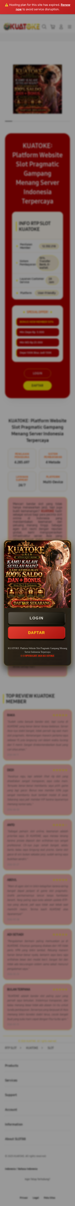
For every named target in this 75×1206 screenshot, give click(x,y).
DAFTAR (36, 632)
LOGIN (36, 618)
